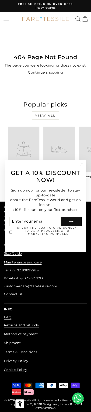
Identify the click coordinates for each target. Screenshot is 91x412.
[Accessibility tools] (19, 403)
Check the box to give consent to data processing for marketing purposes (48, 231)
